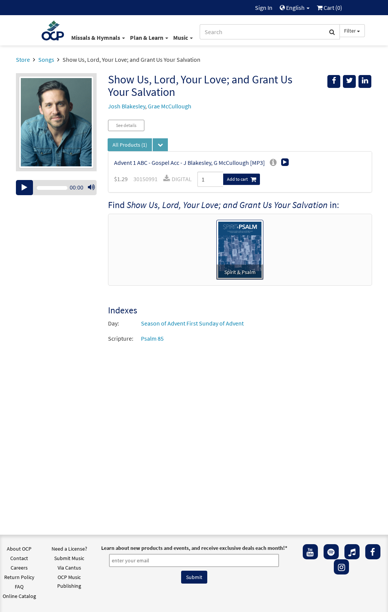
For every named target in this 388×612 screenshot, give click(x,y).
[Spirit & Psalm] (239, 249)
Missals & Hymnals (96, 37)
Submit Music (69, 558)
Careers (19, 567)
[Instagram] (341, 566)
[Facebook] (372, 551)
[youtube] (310, 551)
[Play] (24, 187)
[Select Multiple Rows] (160, 144)
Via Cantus (69, 567)
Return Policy (19, 577)
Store (23, 59)
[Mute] (91, 188)
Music (181, 37)
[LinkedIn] (364, 81)
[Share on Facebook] (333, 81)
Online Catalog (19, 596)
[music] (352, 551)
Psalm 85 (152, 338)
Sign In (263, 7)
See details (126, 125)
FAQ (19, 586)
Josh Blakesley (126, 106)
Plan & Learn (147, 37)
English (295, 7)
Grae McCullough (169, 106)
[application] (56, 187)
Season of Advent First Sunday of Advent (192, 323)
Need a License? (69, 548)
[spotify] (331, 551)
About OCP (19, 548)
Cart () (332, 7)
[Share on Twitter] (349, 81)
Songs (46, 59)
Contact (19, 558)
